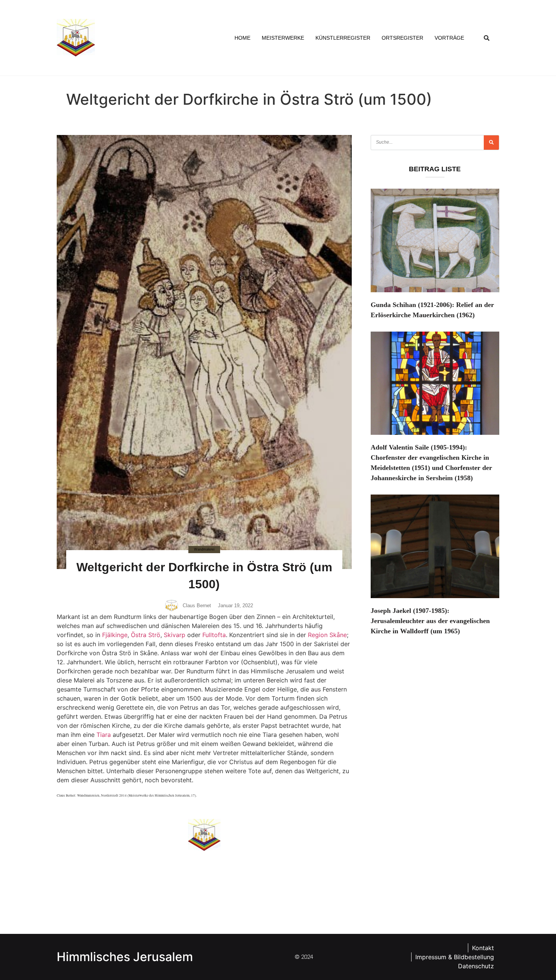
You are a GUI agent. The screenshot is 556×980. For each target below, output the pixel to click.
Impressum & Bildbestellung (454, 957)
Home (242, 38)
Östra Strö (145, 635)
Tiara (103, 734)
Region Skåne (327, 635)
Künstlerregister (342, 38)
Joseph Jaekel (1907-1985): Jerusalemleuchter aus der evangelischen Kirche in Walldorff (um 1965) (430, 621)
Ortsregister (402, 38)
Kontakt (483, 948)
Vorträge (449, 38)
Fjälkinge (114, 635)
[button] (486, 37)
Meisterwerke (283, 38)
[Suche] (491, 142)
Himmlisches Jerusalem (125, 956)
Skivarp (174, 635)
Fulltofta (214, 635)
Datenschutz (476, 966)
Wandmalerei (204, 549)
